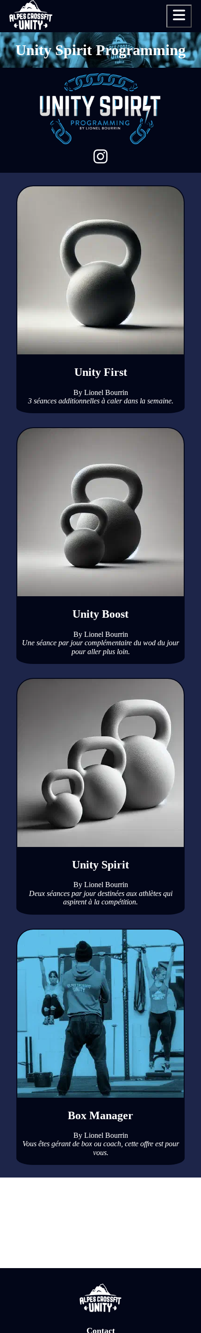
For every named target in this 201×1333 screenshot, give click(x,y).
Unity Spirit (164, 107)
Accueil (172, 50)
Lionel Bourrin (106, 392)
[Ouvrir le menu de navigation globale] (179, 16)
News (176, 64)
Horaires (170, 121)
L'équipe (170, 136)
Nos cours (168, 78)
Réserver (168, 164)
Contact (172, 150)
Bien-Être (168, 93)
